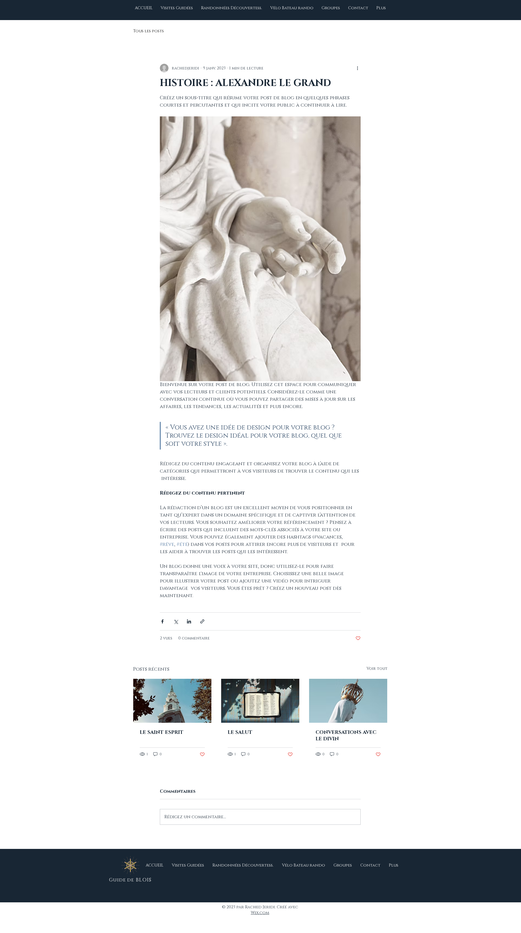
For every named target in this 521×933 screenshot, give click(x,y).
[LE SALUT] (260, 701)
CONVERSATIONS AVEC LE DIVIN (346, 735)
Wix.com (260, 913)
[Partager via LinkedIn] (189, 621)
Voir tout (377, 668)
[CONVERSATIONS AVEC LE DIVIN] (348, 701)
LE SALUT (240, 732)
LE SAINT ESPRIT (161, 732)
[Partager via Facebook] (162, 621)
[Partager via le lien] (202, 621)
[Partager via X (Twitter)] (175, 621)
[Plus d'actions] (357, 68)
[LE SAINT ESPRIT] (172, 701)
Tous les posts (148, 31)
